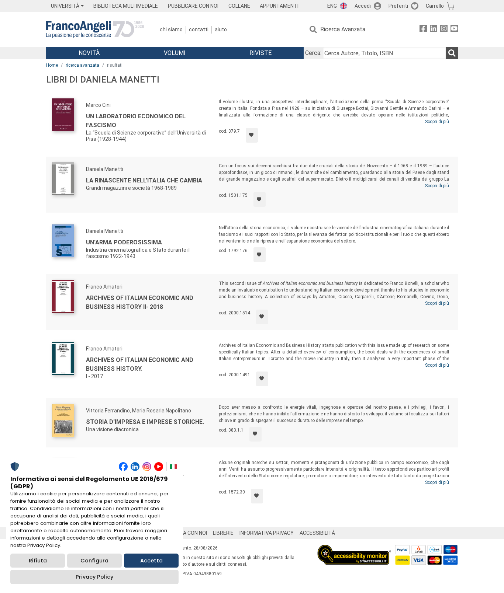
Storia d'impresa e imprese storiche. (145, 421)
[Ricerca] (452, 53)
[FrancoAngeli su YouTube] (454, 30)
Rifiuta (38, 560)
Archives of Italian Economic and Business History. (139, 364)
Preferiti (398, 6)
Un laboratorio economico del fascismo (136, 121)
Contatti (198, 29)
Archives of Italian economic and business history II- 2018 (139, 302)
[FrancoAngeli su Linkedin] (433, 30)
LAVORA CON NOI (187, 533)
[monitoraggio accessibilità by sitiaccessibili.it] (354, 548)
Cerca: (313, 52)
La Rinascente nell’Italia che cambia (144, 180)
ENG (332, 6)
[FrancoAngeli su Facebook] (423, 30)
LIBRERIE (223, 533)
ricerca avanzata (82, 65)
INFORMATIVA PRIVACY (266, 533)
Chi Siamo (171, 29)
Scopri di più (437, 121)
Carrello (435, 6)
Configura (94, 560)
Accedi (363, 6)
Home (52, 65)
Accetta (151, 560)
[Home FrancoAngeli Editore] (95, 29)
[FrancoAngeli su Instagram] (444, 30)
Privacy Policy (94, 576)
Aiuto (221, 29)
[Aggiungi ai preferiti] (252, 135)
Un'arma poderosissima (124, 242)
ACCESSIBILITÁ (317, 533)
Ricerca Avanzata (342, 29)
